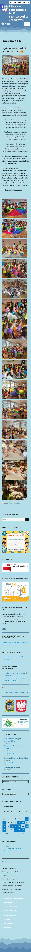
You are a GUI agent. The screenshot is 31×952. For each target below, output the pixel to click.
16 (23, 822)
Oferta (7, 919)
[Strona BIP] (15, 567)
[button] (2, 6)
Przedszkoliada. (9, 753)
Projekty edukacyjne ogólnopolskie (12, 886)
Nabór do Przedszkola (14, 898)
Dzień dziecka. (9, 763)
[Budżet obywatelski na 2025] (15, 591)
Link (4, 628)
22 (19, 826)
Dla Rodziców (10, 911)
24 (27, 826)
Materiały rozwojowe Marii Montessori (13, 872)
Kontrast (26, 2)
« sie (7, 833)
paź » (23, 833)
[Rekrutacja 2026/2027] (15, 542)
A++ (19, 2)
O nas (4, 861)
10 (26, 819)
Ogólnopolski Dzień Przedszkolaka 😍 (14, 50)
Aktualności (9, 902)
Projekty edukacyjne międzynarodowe (13, 882)
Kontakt (4, 865)
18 (4, 826)
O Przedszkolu (10, 906)
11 (4, 822)
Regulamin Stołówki (8, 892)
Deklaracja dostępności (9, 868)
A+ (15, 2)
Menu (27, 24)
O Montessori (10, 915)
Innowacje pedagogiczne (9, 879)
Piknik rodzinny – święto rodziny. (16, 758)
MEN (7, 846)
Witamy (4, 875)
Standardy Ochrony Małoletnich (17, 692)
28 (15, 830)
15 (19, 822)
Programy (8, 923)
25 (4, 830)
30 (23, 830)
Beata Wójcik (8, 503)
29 (19, 830)
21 (15, 826)
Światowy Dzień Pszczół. (12, 768)
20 (12, 826)
